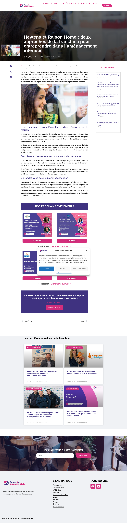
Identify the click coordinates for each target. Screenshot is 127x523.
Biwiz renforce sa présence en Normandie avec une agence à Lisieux (106, 113)
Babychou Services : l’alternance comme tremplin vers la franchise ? (108, 75)
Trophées (56, 3)
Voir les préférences (79, 269)
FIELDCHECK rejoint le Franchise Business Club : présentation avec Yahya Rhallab (81, 413)
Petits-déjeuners (58, 488)
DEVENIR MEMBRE (54, 307)
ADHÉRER (107, 5)
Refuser (62, 269)
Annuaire (95, 8)
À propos (56, 504)
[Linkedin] (98, 486)
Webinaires (57, 490)
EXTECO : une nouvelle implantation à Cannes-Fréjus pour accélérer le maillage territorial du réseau (108, 85)
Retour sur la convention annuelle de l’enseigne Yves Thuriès (107, 95)
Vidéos (55, 497)
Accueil (23, 66)
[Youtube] (92, 486)
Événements (57, 485)
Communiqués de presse (52, 57)
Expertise (95, 3)
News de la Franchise (60, 495)
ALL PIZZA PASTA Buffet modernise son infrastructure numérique (108, 104)
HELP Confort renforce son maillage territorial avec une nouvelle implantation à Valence (42, 374)
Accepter (46, 269)
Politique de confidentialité (64, 273)
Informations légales (27, 518)
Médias (82, 3)
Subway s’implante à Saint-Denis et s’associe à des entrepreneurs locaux (108, 123)
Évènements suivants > (61, 246)
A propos (46, 3)
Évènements (70, 3)
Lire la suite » (100, 81)
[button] (87, 251)
